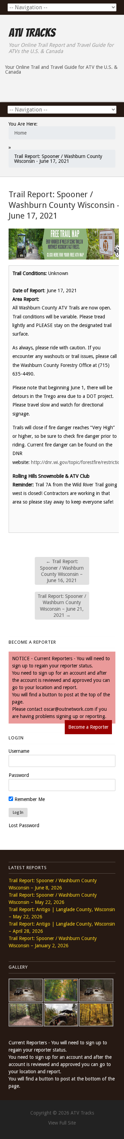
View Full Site (62, 1123)
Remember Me (29, 799)
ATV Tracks (32, 33)
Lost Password (24, 825)
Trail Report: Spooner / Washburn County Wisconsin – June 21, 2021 (62, 605)
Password (19, 775)
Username (19, 751)
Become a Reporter (88, 727)
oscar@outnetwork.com (68, 709)
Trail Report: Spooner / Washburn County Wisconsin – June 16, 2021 (62, 571)
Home (20, 132)
